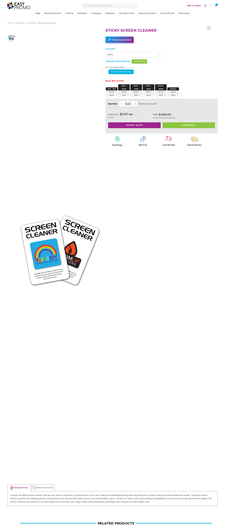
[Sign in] (205, 5)
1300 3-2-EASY (194, 6)
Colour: (110, 49)
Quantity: (112, 104)
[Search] (85, 5)
